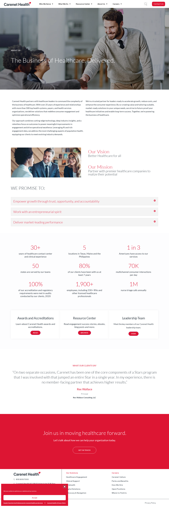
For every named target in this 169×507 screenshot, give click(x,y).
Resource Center (83, 4)
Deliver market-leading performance (38, 222)
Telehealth (70, 485)
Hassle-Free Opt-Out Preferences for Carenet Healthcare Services (23, 503)
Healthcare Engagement (76, 477)
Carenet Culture (119, 477)
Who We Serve (45, 4)
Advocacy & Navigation (76, 493)
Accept (34, 498)
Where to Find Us (119, 493)
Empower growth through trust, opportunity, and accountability (56, 201)
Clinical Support (73, 481)
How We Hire (117, 485)
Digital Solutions (73, 489)
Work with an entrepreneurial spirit (37, 212)
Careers (116, 4)
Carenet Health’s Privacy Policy (56, 503)
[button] (64, 486)
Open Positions (118, 489)
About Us (101, 4)
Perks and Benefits (120, 481)
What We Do (63, 4)
